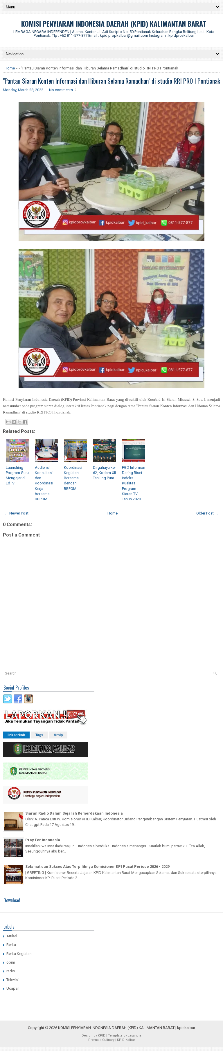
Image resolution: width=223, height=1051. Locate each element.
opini (10, 962)
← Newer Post (16, 513)
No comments (61, 90)
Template (115, 1035)
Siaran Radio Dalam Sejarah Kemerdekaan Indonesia (74, 813)
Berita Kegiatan (19, 953)
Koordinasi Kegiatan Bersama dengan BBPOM (73, 478)
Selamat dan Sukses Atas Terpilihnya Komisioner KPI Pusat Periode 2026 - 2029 (97, 866)
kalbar (190, 1028)
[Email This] (8, 422)
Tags (39, 735)
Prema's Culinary (101, 1040)
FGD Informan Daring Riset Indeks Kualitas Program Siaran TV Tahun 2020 (133, 483)
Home (10, 68)
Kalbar (130, 1040)
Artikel (11, 936)
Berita (11, 944)
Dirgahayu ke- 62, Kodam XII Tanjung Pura (104, 472)
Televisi (12, 979)
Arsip (58, 735)
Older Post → (207, 513)
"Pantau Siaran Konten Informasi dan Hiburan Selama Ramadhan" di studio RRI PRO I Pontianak (111, 80)
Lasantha (134, 1035)
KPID (101, 1035)
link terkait (16, 735)
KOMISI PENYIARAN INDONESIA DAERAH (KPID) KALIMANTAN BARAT (113, 23)
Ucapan (12, 988)
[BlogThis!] (14, 422)
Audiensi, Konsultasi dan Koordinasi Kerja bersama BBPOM (44, 483)
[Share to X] (19, 422)
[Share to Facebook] (25, 422)
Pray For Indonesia (42, 840)
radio (10, 971)
